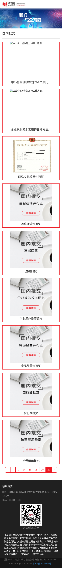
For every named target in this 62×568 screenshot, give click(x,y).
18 (30, 470)
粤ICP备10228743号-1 (42, 563)
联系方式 (7, 486)
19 (36, 470)
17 (24, 470)
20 (42, 470)
